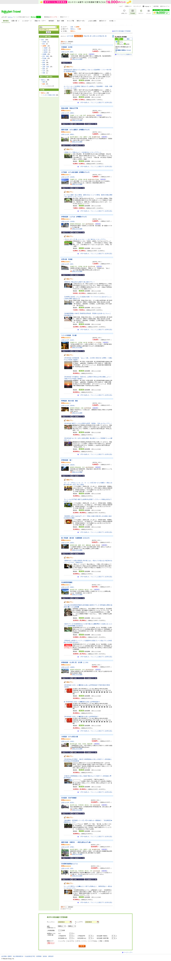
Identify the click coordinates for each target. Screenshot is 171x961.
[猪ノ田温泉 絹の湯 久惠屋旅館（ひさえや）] (103, 545)
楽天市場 (156, 6)
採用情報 (38, 956)
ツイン (85, 941)
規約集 (45, 956)
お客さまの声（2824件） (68, 405)
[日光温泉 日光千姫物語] (103, 805)
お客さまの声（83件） (67, 52)
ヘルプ (120, 6)
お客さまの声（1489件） (68, 667)
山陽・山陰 (45, 66)
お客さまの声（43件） (67, 264)
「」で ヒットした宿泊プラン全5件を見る (95, 329)
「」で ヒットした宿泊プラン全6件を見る (95, 656)
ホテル (121, 42)
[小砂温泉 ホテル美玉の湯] (96, 744)
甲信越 (44, 58)
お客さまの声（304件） (68, 587)
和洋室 (107, 941)
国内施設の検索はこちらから (123, 50)
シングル (62, 941)
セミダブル (71, 941)
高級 (43, 82)
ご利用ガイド (128, 6)
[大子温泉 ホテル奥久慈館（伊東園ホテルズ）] (102, 179)
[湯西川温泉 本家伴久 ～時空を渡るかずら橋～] (103, 849)
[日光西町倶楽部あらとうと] (103, 871)
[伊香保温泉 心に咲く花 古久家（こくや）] (97, 670)
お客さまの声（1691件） (68, 465)
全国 (71, 27)
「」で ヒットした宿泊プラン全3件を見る (95, 532)
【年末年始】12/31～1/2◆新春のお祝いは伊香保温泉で (81, 716)
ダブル (78, 941)
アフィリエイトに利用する (124, 54)
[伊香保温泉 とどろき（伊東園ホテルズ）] (97, 224)
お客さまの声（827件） (68, 802)
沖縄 (43, 73)
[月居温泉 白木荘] (91, 54)
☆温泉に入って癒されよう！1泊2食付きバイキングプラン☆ (82, 152)
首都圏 (44, 54)
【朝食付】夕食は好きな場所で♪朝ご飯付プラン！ (79, 282)
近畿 (43, 64)
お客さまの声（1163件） (68, 221)
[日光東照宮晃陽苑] (96, 590)
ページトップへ (128, 952)
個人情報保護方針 (18, 956)
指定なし (73, 29)
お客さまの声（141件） (68, 741)
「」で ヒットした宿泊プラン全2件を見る (95, 102)
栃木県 (46, 50)
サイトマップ (137, 6)
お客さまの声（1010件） (68, 177)
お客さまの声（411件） (68, 340)
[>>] (113, 36)
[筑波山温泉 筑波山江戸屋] (98, 115)
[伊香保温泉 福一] (97, 467)
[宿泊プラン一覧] (66, 63)
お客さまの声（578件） (68, 847)
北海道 (44, 41)
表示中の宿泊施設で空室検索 (122, 31)
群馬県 (46, 52)
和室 (101, 941)
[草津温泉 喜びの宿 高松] (94, 408)
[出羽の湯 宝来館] (98, 266)
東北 (43, 44)
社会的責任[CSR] (30, 956)
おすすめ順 (70, 36)
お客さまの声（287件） (68, 542)
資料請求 (50, 956)
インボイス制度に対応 (48, 95)
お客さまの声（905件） (68, 134)
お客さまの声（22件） (67, 868)
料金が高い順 (87, 36)
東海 (43, 62)
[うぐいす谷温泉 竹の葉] (105, 342)
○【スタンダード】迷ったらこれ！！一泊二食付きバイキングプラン (85, 239)
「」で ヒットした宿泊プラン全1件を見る (95, 166)
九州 (43, 71)
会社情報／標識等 (6, 956)
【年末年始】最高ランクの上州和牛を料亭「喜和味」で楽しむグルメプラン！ (88, 423)
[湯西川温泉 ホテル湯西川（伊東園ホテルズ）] (103, 137)
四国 (43, 68)
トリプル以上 (93, 941)
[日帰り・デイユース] (78, 124)
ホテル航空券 (124, 44)
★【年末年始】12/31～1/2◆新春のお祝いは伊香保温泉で (82, 702)
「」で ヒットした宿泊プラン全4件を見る (95, 731)
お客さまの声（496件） (68, 113)
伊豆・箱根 (45, 56)
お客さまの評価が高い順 (99, 36)
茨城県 (46, 48)
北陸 (43, 60)
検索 (82, 946)
